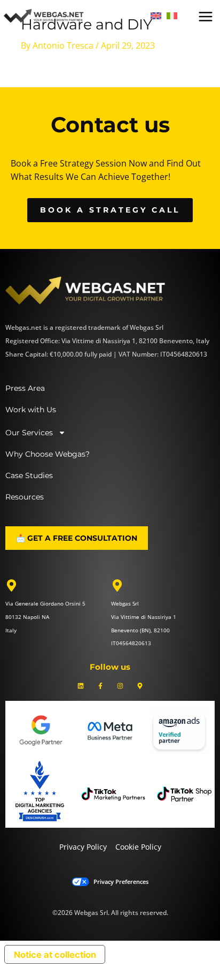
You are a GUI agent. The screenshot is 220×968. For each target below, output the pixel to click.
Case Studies (29, 475)
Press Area (25, 388)
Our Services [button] (29, 432)
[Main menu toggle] (205, 17)
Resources (24, 497)
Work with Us (30, 409)
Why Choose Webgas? (47, 454)
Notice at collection (55, 954)
